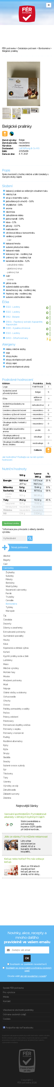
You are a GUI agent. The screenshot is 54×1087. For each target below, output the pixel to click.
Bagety (6, 560)
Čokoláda (7, 620)
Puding (6, 737)
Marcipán (10, 611)
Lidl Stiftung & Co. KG (29, 148)
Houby (6, 640)
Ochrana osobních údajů (14, 1014)
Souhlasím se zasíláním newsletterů (28, 964)
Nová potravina (19, 547)
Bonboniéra (44, 48)
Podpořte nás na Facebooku (19, 1028)
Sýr (5, 770)
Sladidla (6, 757)
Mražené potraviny (12, 680)
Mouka (6, 676)
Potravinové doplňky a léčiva (16, 725)
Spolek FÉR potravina (13, 988)
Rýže (5, 749)
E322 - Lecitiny (13, 307)
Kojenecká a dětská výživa (15, 648)
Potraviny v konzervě (13, 733)
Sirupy (6, 753)
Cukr (5, 564)
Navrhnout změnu (11, 523)
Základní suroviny (11, 794)
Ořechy (6, 701)
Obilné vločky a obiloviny (14, 692)
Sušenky (10, 576)
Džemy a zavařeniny (13, 628)
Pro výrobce (9, 992)
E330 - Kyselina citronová (18, 328)
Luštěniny (7, 660)
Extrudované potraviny (14, 632)
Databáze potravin (27, 48)
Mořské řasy (9, 672)
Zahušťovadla (9, 790)
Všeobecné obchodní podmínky (18, 1010)
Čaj (4, 616)
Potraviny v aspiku (12, 729)
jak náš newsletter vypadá (33, 976)
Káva (5, 644)
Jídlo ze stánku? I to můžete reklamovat (25, 837)
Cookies (6, 1019)
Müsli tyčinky (12, 586)
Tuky (5, 778)
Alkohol (6, 556)
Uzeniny (7, 782)
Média (6, 997)
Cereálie (10, 600)
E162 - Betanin (13, 317)
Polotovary (8, 721)
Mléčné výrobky (11, 668)
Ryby (5, 745)
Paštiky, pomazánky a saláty (16, 709)
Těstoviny (8, 774)
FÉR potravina (9, 48)
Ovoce (6, 705)
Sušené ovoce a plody (14, 766)
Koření (6, 652)
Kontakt (7, 1001)
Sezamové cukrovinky (16, 590)
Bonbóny (10, 583)
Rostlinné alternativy (12, 741)
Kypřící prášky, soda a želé (15, 656)
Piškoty (9, 579)
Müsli (5, 684)
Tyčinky (9, 607)
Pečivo (6, 713)
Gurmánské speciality (13, 636)
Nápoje (6, 688)
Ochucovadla (9, 697)
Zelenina (7, 798)
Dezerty (7, 624)
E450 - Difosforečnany (17, 338)
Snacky (6, 761)
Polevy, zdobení (10, 717)
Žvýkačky (10, 572)
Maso (5, 664)
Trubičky (10, 597)
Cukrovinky (8, 568)
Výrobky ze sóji (10, 786)
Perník (8, 593)
